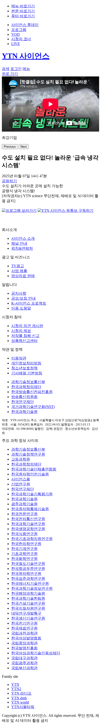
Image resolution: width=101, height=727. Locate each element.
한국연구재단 (22, 402)
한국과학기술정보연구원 (32, 588)
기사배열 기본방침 (26, 373)
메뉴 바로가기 (23, 6)
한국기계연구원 (24, 549)
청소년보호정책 (24, 368)
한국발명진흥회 (24, 648)
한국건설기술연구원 (28, 603)
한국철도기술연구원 (28, 564)
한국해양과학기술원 (28, 593)
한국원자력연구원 (26, 574)
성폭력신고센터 (24, 341)
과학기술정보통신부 (28, 382)
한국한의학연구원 (26, 544)
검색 (5, 69)
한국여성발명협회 (26, 638)
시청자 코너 (21, 39)
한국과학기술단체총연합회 (33, 469)
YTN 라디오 (21, 693)
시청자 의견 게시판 (27, 326)
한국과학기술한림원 (28, 598)
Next (23, 146)
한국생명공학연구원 (28, 529)
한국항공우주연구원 (28, 569)
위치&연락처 (22, 248)
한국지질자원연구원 (28, 608)
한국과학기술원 (24, 412)
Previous (10, 146)
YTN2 (16, 689)
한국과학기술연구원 (28, 524)
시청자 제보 (21, 331)
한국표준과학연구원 (28, 578)
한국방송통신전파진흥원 (32, 392)
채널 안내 (19, 243)
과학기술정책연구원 (28, 454)
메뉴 (26, 69)
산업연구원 (20, 484)
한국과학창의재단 (26, 387)
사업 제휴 (19, 271)
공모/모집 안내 (23, 298)
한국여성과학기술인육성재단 (35, 653)
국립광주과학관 (24, 663)
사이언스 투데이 (25, 25)
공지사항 (18, 293)
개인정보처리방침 (26, 363)
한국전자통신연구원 (28, 519)
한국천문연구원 (24, 514)
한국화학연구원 (24, 559)
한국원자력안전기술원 (30, 474)
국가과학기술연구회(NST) (33, 407)
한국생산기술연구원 (28, 618)
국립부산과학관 (24, 668)
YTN (15, 685)
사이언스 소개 (23, 238)
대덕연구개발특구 (26, 613)
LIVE (15, 44)
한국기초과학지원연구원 (32, 539)
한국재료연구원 (24, 628)
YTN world (20, 702)
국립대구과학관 (24, 658)
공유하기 (9, 181)
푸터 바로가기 (23, 16)
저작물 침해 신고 (25, 336)
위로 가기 (10, 74)
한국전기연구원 (24, 623)
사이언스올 (20, 479)
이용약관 (18, 358)
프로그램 (18, 30)
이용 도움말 (21, 308)
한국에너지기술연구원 (30, 583)
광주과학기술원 (24, 504)
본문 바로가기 (23, 11)
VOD (15, 34)
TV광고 (17, 266)
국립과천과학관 (24, 633)
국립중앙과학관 (24, 643)
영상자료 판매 (23, 276)
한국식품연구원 (24, 534)
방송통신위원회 (24, 397)
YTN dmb (19, 698)
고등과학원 (20, 459)
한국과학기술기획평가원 (32, 494)
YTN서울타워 (22, 707)
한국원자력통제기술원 (30, 509)
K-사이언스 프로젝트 (28, 303)
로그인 (16, 69)
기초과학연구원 (24, 554)
